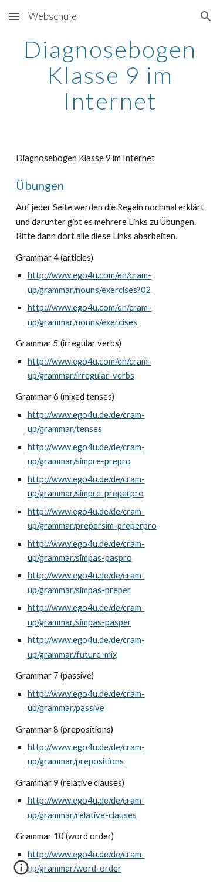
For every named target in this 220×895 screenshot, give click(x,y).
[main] (110, 75)
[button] (14, 16)
